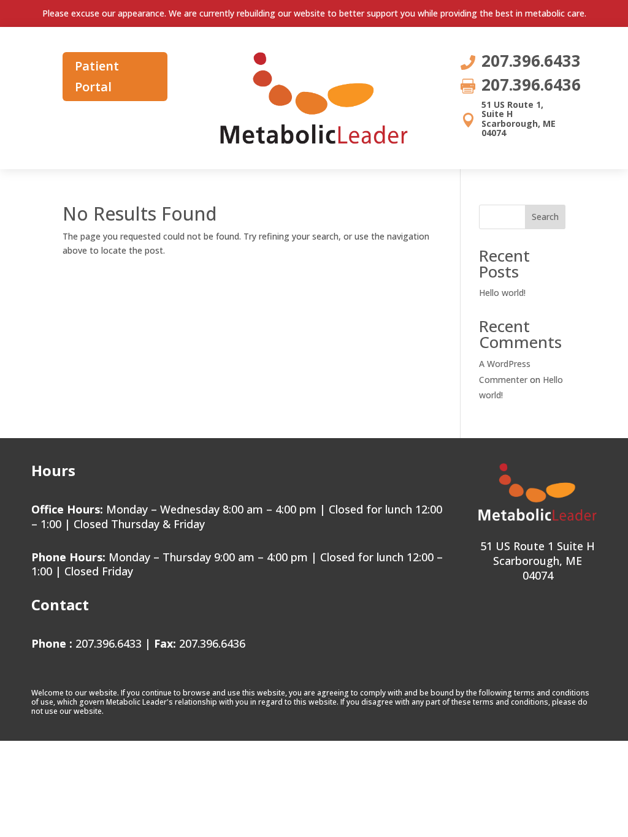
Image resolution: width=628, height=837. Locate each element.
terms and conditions (551, 692)
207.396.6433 (108, 643)
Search (545, 216)
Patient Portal (97, 76)
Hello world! (502, 292)
